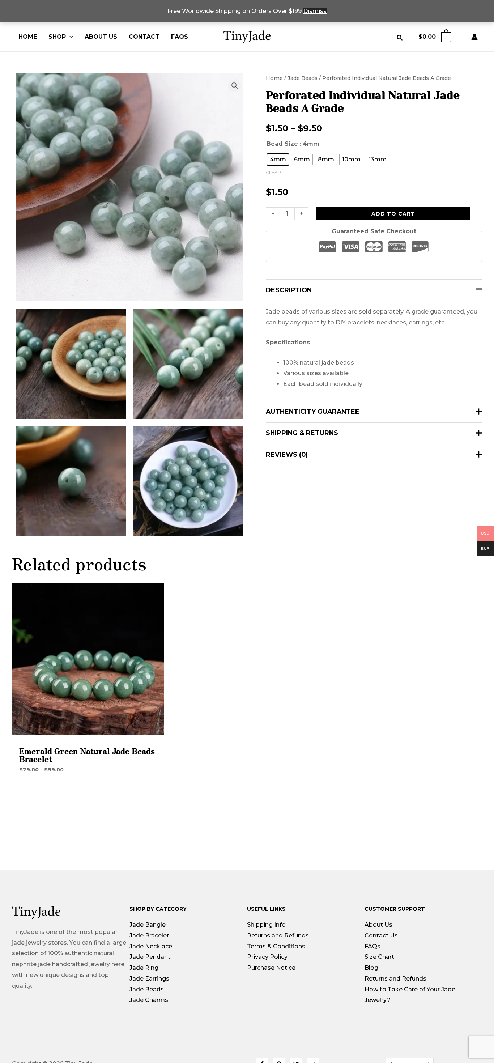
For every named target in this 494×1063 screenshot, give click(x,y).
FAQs (179, 36)
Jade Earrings (149, 978)
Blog (371, 967)
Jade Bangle (147, 924)
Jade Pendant (149, 956)
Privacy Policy (267, 956)
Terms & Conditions (276, 946)
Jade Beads (303, 78)
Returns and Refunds (278, 935)
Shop (57, 36)
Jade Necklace (150, 946)
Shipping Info (266, 924)
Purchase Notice (271, 967)
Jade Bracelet (149, 935)
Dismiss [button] (315, 11)
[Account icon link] (476, 37)
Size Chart (379, 956)
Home (27, 36)
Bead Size (282, 143)
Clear (273, 172)
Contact (144, 36)
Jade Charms (148, 999)
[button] (69, 36)
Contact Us (381, 935)
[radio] (278, 159)
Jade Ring (143, 967)
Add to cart (393, 213)
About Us (101, 36)
